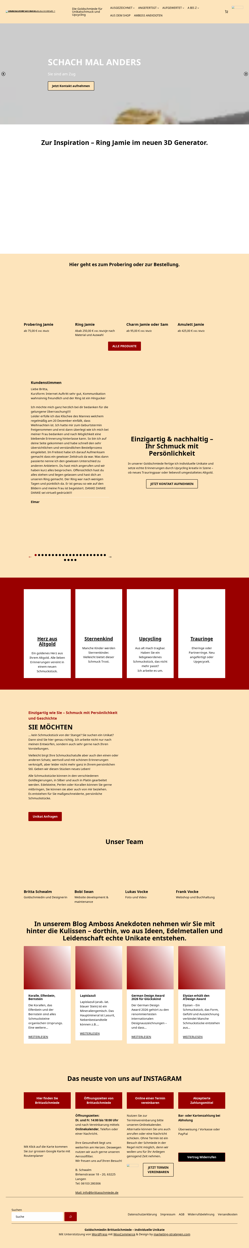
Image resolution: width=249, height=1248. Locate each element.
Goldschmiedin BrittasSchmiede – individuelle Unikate (125, 1230)
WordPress (99, 1234)
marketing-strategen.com (172, 1234)
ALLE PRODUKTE (124, 346)
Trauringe (201, 638)
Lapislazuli (88, 995)
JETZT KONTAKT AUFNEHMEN (172, 484)
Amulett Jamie (191, 324)
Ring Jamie (85, 324)
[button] (3, 74)
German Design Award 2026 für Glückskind (148, 997)
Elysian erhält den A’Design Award (196, 997)
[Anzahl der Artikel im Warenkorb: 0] (226, 11)
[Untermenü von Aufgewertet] (183, 8)
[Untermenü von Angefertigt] (158, 8)
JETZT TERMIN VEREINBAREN (158, 1169)
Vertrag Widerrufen (201, 1157)
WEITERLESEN (38, 1037)
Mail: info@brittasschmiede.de (96, 1192)
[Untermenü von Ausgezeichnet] (134, 8)
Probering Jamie (38, 324)
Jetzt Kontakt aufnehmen (71, 86)
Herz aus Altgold (47, 641)
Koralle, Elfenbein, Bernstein (41, 997)
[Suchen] (70, 1216)
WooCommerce (124, 1234)
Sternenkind (98, 638)
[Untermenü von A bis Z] (198, 8)
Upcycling (150, 638)
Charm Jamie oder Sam (147, 324)
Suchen (17, 1210)
